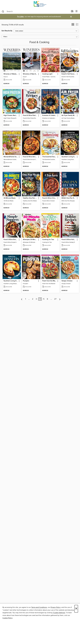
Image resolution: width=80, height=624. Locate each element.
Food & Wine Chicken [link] (49, 198)
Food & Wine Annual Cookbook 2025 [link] (30, 157)
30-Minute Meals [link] (10, 198)
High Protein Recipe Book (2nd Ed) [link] (11, 115)
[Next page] (60, 299)
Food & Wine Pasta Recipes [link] (30, 115)
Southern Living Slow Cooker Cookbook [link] (69, 157)
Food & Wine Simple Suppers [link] (11, 240)
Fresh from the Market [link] (49, 281)
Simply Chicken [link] (67, 281)
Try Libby (20, 17)
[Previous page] (22, 299)
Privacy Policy (56, 607)
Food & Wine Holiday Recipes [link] (69, 240)
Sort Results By (7, 31)
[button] (73, 25)
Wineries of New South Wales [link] (30, 74)
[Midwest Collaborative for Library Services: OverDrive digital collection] (40, 4)
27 (55, 299)
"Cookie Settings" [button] (59, 613)
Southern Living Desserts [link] (11, 281)
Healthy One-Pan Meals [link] (30, 198)
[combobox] (36, 11)
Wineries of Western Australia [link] (11, 74)
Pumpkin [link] (26, 281)
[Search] (3, 11)
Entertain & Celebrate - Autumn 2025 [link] (49, 115)
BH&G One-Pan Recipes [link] (69, 198)
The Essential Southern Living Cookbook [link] (49, 157)
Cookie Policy (7, 618)
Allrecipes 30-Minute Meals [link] (30, 240)
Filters (5, 37)
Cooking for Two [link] (48, 240)
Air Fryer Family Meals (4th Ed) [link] (69, 115)
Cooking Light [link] (47, 74)
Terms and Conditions (39, 607)
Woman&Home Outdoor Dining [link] (11, 157)
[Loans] (72, 11)
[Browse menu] (76, 11)
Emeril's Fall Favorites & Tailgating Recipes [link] (69, 74)
